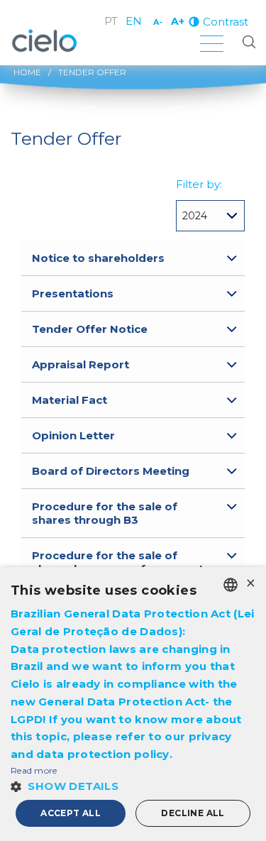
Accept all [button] (70, 813)
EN (134, 21)
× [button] (250, 583)
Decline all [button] (192, 813)
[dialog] (133, 704)
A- (157, 22)
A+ (177, 21)
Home (27, 72)
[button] (133, 786)
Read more (34, 770)
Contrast (225, 21)
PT (111, 21)
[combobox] (230, 585)
